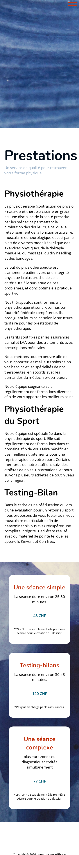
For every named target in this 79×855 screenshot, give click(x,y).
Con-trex (46, 541)
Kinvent (27, 541)
